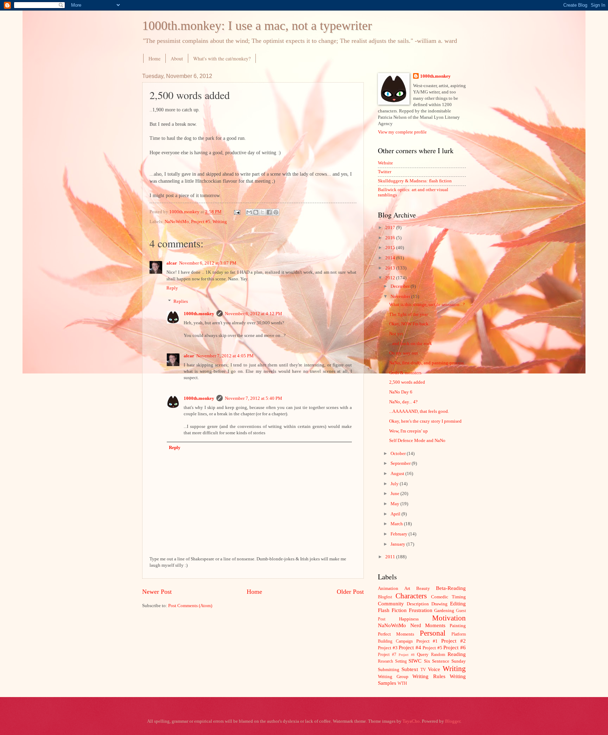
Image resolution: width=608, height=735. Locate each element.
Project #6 (454, 647)
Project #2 (453, 641)
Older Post (350, 591)
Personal (432, 633)
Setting (401, 661)
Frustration (420, 610)
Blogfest (385, 597)
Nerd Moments (428, 625)
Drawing (439, 603)
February (399, 534)
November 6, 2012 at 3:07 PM (207, 263)
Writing (220, 221)
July (395, 483)
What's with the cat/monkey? (222, 58)
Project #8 (406, 655)
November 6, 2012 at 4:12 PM (253, 313)
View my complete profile (402, 132)
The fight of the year (408, 314)
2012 (390, 277)
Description (418, 603)
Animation (388, 588)
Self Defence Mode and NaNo (417, 440)
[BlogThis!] (255, 212)
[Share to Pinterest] (275, 212)
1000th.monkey (199, 313)
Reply (172, 288)
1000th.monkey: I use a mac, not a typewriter (257, 26)
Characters (411, 596)
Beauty (423, 588)
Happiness (409, 619)
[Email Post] (236, 211)
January (398, 544)
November (401, 296)
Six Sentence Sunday (445, 661)
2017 (390, 227)
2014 (390, 257)
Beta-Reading (451, 588)
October (399, 453)
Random (438, 654)
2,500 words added (407, 382)
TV (423, 670)
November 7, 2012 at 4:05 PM (225, 355)
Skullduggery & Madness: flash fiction (415, 180)
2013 (390, 268)
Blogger (452, 721)
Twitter (384, 171)
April (396, 514)
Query (423, 654)
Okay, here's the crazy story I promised (425, 421)
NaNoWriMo (177, 221)
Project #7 (387, 654)
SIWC (415, 661)
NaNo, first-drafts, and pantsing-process (426, 362)
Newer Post (157, 591)
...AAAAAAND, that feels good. (419, 411)
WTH (402, 683)
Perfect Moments (396, 634)
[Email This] (249, 212)
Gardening (444, 610)
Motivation (449, 618)
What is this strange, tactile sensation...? (427, 304)
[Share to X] (262, 212)
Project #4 (410, 647)
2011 (390, 556)
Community (391, 603)
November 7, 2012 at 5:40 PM (253, 398)
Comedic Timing (448, 596)
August (398, 473)
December (401, 286)
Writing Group (393, 676)
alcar (171, 263)
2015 (390, 247)
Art (407, 588)
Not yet (396, 333)
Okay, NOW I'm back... (410, 323)
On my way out (403, 353)
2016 (390, 237)
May (395, 503)
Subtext (409, 669)
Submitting (388, 669)
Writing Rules (428, 676)
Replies (180, 301)
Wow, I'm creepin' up (408, 431)
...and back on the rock (410, 343)
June (395, 493)
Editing (458, 603)
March (397, 523)
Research (385, 661)
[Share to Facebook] (269, 212)
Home (154, 58)
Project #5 (200, 221)
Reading (457, 654)
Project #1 (427, 641)
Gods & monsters (405, 372)
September (401, 463)
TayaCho (411, 721)
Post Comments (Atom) (190, 605)
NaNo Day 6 (400, 392)
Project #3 (388, 647)
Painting (458, 625)
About (177, 58)
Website (385, 163)
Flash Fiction (392, 610)
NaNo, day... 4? (403, 401)
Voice (434, 669)
